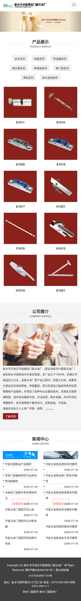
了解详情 (10, 416)
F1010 (20, 248)
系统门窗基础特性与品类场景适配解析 (21, 478)
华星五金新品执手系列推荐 (61, 538)
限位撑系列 (18, 68)
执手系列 (20, 59)
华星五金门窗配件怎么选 (19, 509)
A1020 (20, 164)
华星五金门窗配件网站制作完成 (21, 540)
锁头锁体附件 (50, 77)
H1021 (60, 206)
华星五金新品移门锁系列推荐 (61, 478)
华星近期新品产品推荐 (18, 464)
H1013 (60, 248)
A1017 (20, 206)
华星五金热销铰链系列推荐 (61, 526)
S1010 (60, 122)
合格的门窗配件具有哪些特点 (21, 495)
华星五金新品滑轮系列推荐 (61, 464)
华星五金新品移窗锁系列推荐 (61, 495)
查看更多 (18, 503)
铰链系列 (39, 59)
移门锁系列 (62, 68)
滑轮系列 (28, 77)
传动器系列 (59, 59)
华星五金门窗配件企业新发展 (21, 523)
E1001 (60, 290)
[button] (6, 21)
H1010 (20, 290)
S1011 (20, 122)
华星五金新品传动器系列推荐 (61, 512)
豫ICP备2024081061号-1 (40, 570)
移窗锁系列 (40, 68)
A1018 (60, 164)
